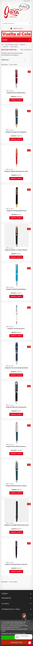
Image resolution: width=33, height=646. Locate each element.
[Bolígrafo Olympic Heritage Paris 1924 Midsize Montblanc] (16, 157)
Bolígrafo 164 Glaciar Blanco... (16, 328)
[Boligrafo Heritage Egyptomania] (16, 197)
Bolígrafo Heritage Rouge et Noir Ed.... (16, 564)
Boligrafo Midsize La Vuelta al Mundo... (16, 250)
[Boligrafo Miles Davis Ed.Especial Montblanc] (16, 393)
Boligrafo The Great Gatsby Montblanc (16, 368)
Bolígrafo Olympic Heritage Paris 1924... (17, 171)
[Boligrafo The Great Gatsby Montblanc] (16, 354)
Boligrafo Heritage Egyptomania (16, 210)
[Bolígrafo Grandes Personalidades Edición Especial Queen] (16, 118)
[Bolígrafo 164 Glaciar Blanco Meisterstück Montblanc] (16, 315)
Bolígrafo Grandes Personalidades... (16, 132)
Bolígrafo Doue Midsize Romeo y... (16, 446)
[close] (31, 636)
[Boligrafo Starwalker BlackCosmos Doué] (16, 511)
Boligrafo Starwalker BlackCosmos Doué (16, 525)
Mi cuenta (5, 604)
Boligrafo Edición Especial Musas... (16, 289)
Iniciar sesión (27, 0)
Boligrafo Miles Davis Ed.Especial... (16, 407)
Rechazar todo (16, 642)
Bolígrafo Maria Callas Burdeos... (16, 92)
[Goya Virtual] (16, 11)
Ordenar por (5, 59)
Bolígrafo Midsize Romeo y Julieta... (16, 485)
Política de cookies (6, 633)
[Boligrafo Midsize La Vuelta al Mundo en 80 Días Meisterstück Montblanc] (16, 236)
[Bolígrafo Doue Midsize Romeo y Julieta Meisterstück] (16, 432)
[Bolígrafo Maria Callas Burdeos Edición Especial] (16, 79)
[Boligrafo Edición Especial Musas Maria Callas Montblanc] (16, 275)
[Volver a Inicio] (2, 44)
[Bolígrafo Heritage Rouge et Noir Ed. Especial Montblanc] (16, 550)
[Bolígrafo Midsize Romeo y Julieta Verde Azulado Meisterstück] (16, 472)
